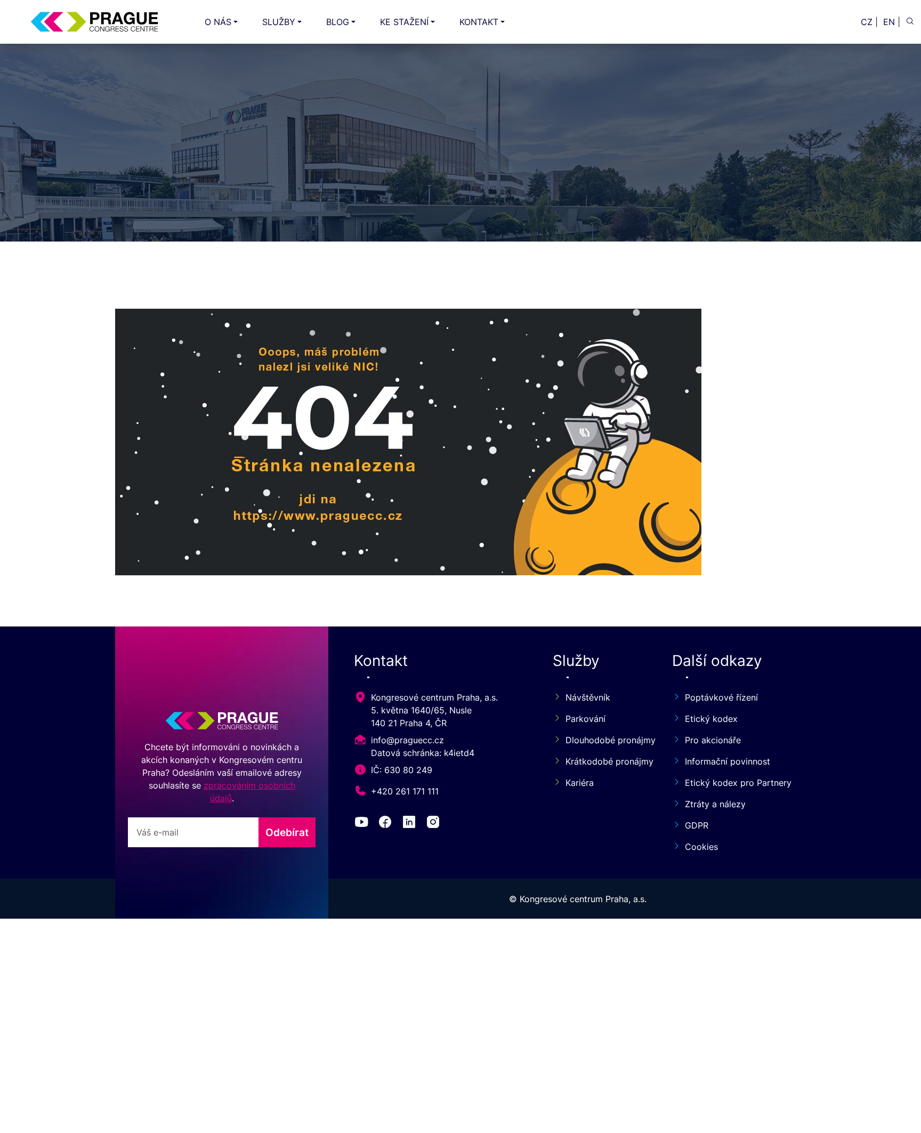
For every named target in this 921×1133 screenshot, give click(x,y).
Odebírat (287, 832)
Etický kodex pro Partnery (738, 782)
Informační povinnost (727, 761)
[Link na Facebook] (387, 824)
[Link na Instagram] (435, 824)
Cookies (701, 846)
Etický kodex (711, 718)
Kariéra (579, 782)
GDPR (696, 825)
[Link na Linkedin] (411, 824)
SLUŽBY (278, 22)
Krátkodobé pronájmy (606, 761)
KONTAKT (478, 22)
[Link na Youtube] (363, 824)
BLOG (337, 22)
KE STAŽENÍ (404, 22)
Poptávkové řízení (721, 697)
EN (889, 22)
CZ (866, 22)
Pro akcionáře (713, 740)
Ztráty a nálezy (715, 804)
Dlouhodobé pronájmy (606, 740)
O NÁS (218, 22)
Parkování (585, 718)
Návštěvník (587, 697)
